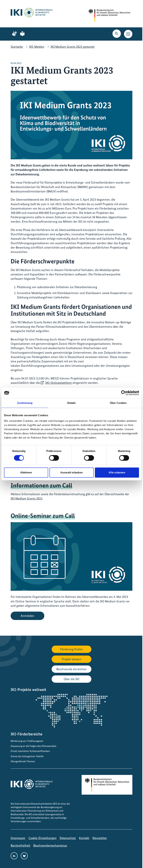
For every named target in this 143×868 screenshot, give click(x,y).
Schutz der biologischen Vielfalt (27, 756)
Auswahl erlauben (71, 472)
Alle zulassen (117, 472)
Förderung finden (71, 649)
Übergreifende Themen (23, 761)
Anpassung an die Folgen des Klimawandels (33, 746)
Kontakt (84, 838)
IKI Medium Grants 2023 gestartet (73, 46)
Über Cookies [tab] (118, 402)
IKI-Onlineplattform (58, 382)
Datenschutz (68, 838)
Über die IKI (71, 679)
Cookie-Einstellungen (42, 838)
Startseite (17, 46)
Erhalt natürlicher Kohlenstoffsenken (30, 751)
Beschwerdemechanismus (50, 845)
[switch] (54, 458)
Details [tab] (71, 402)
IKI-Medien (36, 46)
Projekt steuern (71, 659)
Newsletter (99, 838)
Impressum (18, 838)
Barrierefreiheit (20, 845)
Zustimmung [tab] (25, 402)
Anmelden (27, 616)
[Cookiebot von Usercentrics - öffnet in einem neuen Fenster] (123, 392)
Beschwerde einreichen (71, 669)
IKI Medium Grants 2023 (26, 498)
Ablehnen (26, 472)
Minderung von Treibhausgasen (27, 741)
